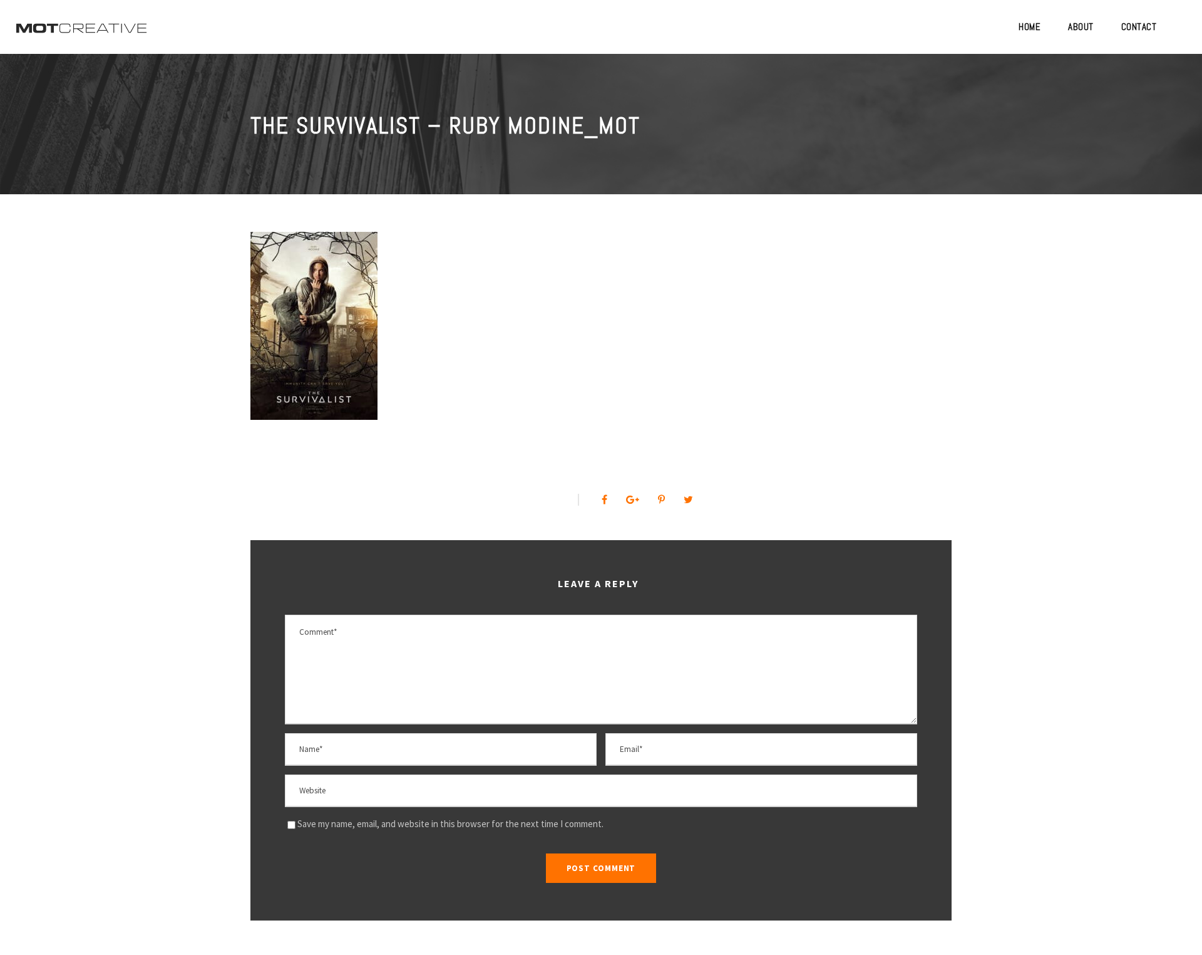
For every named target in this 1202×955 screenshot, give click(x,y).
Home (1029, 27)
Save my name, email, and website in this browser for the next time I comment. (450, 824)
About (1081, 27)
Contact (1139, 27)
